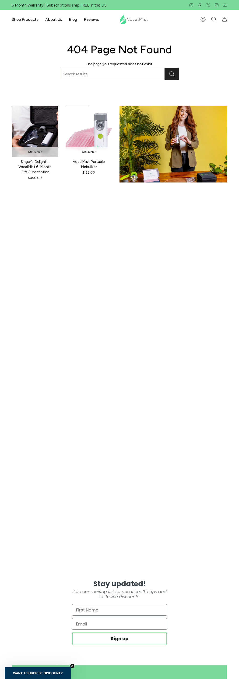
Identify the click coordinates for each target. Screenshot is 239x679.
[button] (25, 19)
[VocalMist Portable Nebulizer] (89, 131)
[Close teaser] (72, 666)
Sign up (120, 638)
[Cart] (224, 19)
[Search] (172, 74)
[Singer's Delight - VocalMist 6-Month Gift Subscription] (35, 131)
